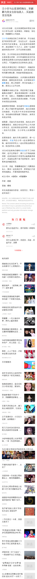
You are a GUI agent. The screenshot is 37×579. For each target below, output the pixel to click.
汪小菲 (4, 38)
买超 (12, 140)
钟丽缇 (27, 106)
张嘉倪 (23, 150)
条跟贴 (18, 250)
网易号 (9, 2)
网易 (3, 2)
